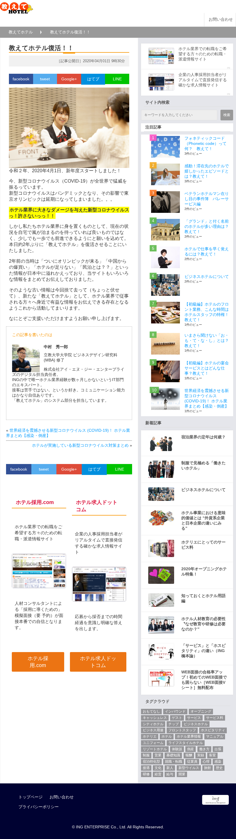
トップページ (30, 797)
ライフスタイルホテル (185, 743)
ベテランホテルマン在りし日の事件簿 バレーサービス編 (206, 198)
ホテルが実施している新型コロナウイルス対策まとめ (80, 445)
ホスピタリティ (213, 730)
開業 (181, 774)
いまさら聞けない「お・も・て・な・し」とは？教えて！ (206, 340)
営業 (158, 755)
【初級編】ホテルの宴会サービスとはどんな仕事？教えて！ (206, 368)
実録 (200, 755)
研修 (146, 774)
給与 (169, 774)
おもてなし (151, 711)
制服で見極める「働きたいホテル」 (203, 465)
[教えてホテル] (16, 6)
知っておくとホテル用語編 (203, 598)
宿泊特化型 (151, 762)
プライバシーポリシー (38, 806)
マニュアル (214, 736)
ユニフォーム (153, 743)
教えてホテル (21, 32)
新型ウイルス (188, 768)
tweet (45, 79)
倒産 (190, 749)
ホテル (166, 736)
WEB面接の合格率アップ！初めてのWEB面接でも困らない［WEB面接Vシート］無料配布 (204, 680)
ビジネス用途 (153, 730)
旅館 (207, 768)
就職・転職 (173, 762)
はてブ (93, 79)
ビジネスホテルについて (206, 276)
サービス (194, 718)
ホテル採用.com (38, 662)
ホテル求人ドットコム (98, 662)
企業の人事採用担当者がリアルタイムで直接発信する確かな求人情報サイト (202, 79)
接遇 (146, 768)
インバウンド (175, 711)
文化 (158, 768)
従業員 (192, 762)
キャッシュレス (155, 718)
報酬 (188, 755)
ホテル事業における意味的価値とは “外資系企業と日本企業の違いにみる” (203, 520)
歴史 (219, 768)
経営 (158, 774)
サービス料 (214, 718)
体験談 (177, 749)
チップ (173, 724)
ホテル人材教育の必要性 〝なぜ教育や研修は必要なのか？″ (203, 623)
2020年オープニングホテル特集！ (204, 571)
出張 (217, 749)
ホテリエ (150, 736)
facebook (21, 79)
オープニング (201, 711)
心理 (206, 762)
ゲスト (177, 718)
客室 (212, 755)
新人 (169, 768)
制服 (146, 755)
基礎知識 (173, 755)
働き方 (204, 749)
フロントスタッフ (182, 730)
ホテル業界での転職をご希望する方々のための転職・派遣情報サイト (202, 53)
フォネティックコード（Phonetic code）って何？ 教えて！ (205, 143)
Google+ (69, 79)
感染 (217, 762)
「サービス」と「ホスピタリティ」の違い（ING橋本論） (203, 650)
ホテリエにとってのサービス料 (203, 545)
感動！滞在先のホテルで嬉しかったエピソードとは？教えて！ (206, 171)
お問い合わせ (221, 19)
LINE (117, 79)
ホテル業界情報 (189, 736)
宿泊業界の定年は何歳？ (203, 437)
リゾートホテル (155, 749)
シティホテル (153, 724)
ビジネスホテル (196, 724)
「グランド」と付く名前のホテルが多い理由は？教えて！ (206, 226)
